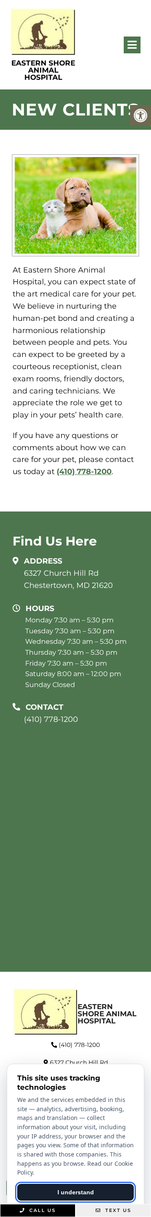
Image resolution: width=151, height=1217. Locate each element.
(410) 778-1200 (84, 471)
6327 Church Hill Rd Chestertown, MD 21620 (68, 579)
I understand (75, 1192)
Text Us (117, 1210)
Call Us (41, 1210)
